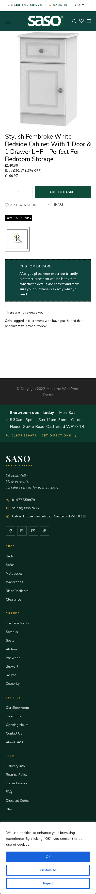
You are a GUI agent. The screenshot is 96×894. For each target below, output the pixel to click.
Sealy (79, 5)
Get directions (56, 435)
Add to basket (62, 192)
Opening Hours (17, 725)
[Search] (74, 21)
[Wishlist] (81, 21)
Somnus (60, 5)
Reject (48, 883)
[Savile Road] (17, 240)
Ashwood (13, 658)
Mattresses (14, 573)
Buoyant (12, 666)
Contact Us (14, 733)
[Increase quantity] (29, 192)
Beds (10, 556)
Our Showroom (17, 708)
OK (48, 857)
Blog (9, 809)
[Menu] (8, 21)
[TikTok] (44, 531)
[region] (48, 858)
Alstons (11, 649)
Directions (13, 716)
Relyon (11, 675)
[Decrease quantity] (8, 192)
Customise (48, 870)
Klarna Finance (17, 783)
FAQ (9, 792)
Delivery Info (15, 766)
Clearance (13, 599)
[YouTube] (33, 531)
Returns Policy (17, 775)
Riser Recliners (17, 591)
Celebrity (13, 684)
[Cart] (89, 21)
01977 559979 (24, 435)
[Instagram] (22, 531)
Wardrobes (14, 582)
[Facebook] (10, 531)
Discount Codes (18, 801)
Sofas (10, 565)
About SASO (15, 742)
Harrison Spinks (26, 5)
